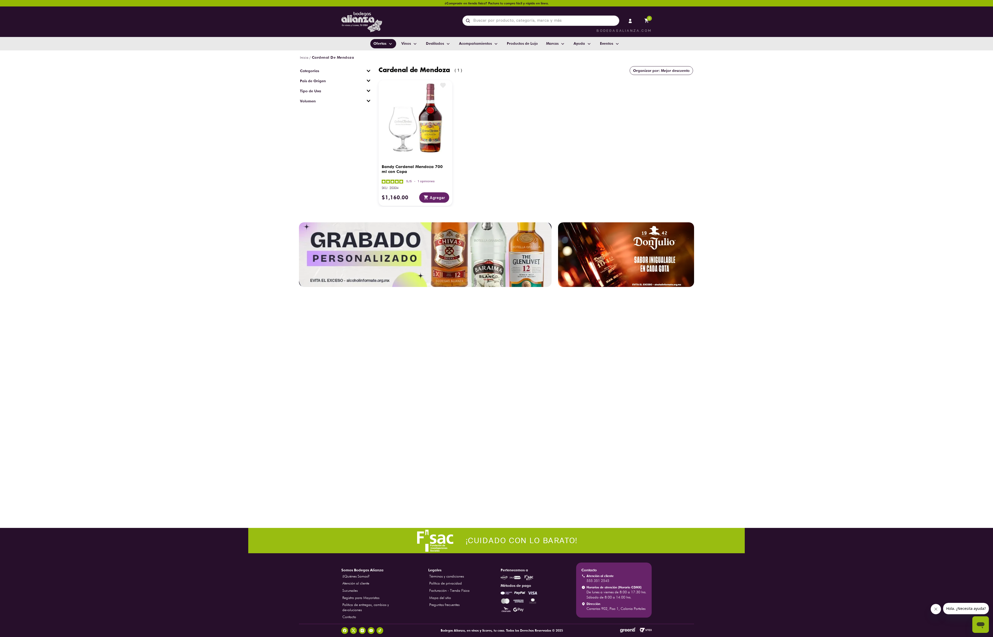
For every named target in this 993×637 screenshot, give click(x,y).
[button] (335, 71)
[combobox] (540, 21)
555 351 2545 (597, 581)
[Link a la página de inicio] (304, 58)
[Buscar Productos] (469, 21)
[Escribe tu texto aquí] (496, 541)
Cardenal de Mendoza (333, 57)
